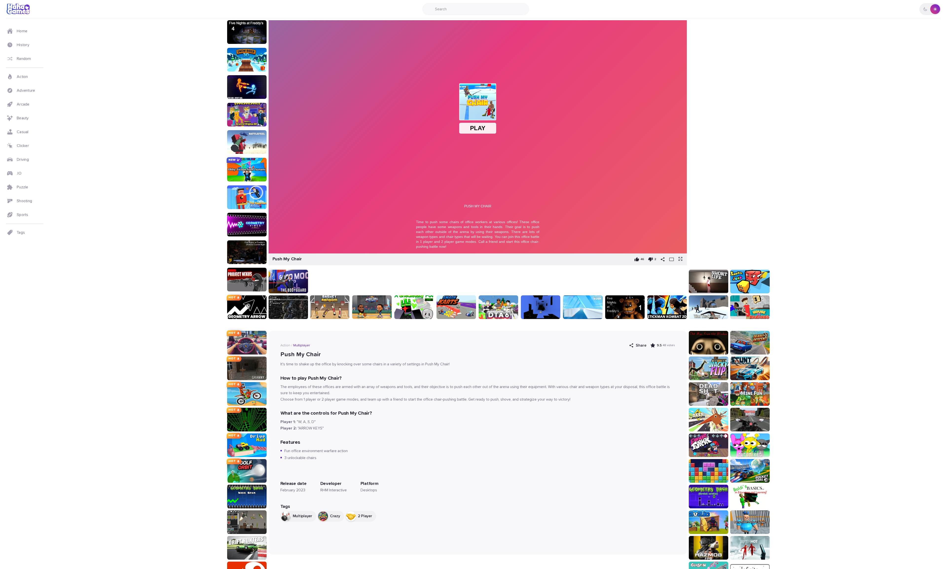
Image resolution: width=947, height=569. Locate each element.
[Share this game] (662, 259)
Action (285, 345)
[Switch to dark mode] (930, 9)
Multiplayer (301, 345)
